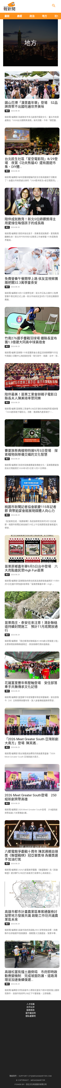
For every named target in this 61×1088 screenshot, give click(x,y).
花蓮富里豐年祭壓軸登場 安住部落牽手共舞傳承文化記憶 (31, 685)
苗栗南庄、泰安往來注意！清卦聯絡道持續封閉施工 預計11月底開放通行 (31, 626)
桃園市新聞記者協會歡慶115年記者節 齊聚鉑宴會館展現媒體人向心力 (30, 509)
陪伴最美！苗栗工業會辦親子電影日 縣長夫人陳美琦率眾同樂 (31, 396)
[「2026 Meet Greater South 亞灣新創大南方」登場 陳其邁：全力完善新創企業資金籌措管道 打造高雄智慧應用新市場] (32, 721)
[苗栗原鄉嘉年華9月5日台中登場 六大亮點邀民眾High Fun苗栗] (32, 548)
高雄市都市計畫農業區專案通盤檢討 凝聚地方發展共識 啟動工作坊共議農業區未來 (31, 915)
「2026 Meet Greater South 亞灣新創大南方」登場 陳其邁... (31, 741)
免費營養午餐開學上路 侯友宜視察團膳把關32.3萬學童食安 (31, 280)
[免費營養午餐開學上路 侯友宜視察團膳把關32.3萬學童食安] (32, 261)
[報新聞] (9, 6)
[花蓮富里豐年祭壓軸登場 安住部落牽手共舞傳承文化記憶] (32, 665)
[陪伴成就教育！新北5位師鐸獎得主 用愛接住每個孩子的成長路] (32, 201)
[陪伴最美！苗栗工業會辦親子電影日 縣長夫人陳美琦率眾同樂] (32, 377)
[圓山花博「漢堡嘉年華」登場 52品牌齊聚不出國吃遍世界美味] (32, 85)
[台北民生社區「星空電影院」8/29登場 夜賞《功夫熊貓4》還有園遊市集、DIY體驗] (32, 141)
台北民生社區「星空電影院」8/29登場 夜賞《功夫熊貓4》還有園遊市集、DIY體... (31, 163)
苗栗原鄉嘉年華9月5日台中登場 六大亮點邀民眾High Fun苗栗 (31, 568)
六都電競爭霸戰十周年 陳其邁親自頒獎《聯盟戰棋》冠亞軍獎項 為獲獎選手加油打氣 (31, 855)
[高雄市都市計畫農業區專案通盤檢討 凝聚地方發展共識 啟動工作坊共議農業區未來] (32, 894)
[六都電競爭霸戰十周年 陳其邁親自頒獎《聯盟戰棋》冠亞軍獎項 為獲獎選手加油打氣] (32, 834)
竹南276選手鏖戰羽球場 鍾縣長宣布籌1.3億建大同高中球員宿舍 (31, 340)
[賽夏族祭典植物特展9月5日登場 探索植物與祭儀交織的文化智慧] (32, 433)
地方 (7, 111)
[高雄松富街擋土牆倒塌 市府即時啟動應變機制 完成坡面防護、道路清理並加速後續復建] (32, 954)
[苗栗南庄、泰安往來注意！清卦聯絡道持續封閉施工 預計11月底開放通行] (32, 605)
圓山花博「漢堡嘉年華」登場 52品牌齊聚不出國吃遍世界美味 (31, 104)
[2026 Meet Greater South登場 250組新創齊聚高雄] (32, 777)
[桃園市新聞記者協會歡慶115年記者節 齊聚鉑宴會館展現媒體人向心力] (32, 489)
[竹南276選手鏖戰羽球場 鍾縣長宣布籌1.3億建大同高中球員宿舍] (32, 320)
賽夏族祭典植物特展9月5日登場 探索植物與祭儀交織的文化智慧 (31, 452)
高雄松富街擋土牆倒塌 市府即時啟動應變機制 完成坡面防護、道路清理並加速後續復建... (31, 976)
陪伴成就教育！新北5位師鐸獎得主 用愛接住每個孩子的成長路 (30, 221)
